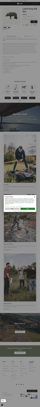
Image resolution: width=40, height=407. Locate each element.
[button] (2, 405)
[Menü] (5, 399)
